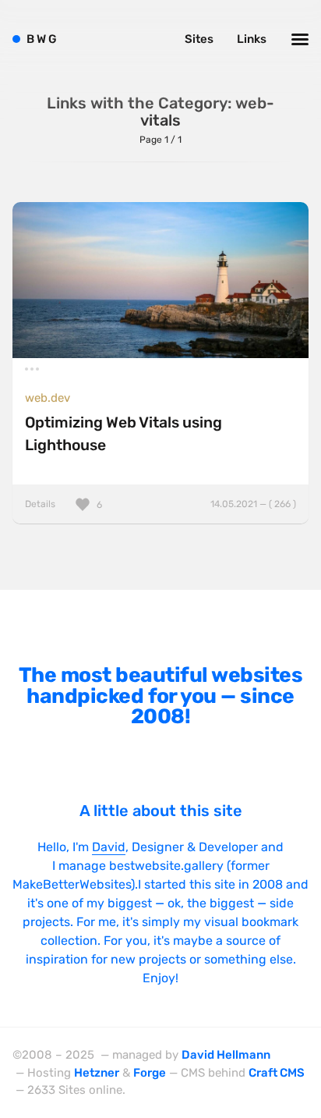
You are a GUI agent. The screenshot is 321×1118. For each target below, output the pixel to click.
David (108, 846)
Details (160, 504)
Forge (149, 1073)
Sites (199, 39)
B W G (41, 39)
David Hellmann (226, 1055)
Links (251, 39)
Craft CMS (277, 1073)
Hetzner (96, 1073)
